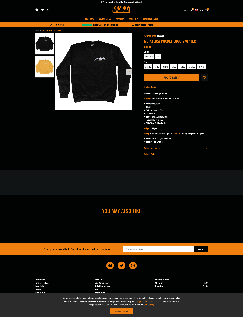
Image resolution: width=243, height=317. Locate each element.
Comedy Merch (121, 10)
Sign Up (201, 249)
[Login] (201, 10)
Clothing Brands (150, 19)
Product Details (150, 86)
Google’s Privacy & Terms (145, 301)
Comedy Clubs (105, 19)
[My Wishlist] (191, 10)
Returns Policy (149, 154)
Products (89, 19)
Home (37, 30)
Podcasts (120, 19)
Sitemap (38, 289)
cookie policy (149, 304)
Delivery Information (152, 148)
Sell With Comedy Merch (103, 286)
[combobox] (185, 10)
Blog (96, 289)
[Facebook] (36, 9)
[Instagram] (48, 9)
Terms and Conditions (42, 282)
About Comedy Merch (102, 282)
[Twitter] (42, 9)
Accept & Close (121, 311)
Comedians (133, 19)
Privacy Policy (39, 286)
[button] (206, 10)
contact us (176, 133)
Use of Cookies (40, 292)
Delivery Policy (100, 292)
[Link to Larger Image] (94, 71)
